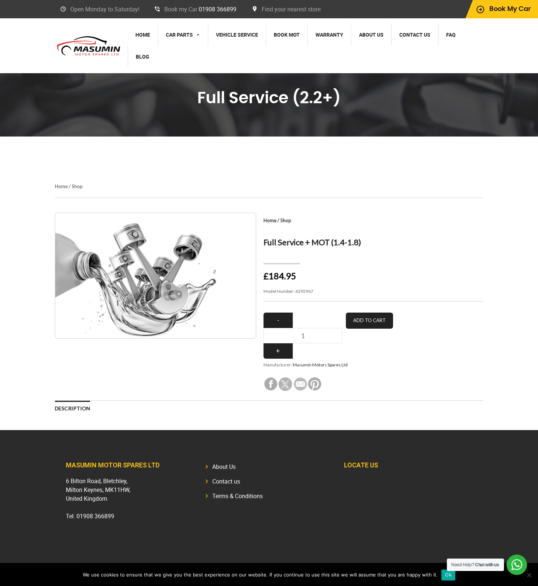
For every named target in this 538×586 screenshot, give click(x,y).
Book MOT (287, 34)
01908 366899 (217, 9)
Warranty (329, 34)
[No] (529, 575)
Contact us (414, 34)
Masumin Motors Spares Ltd (320, 364)
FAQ (451, 34)
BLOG (142, 56)
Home (142, 34)
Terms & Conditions (237, 496)
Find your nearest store (291, 9)
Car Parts (179, 34)
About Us (371, 34)
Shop (77, 186)
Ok (448, 575)
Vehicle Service (237, 34)
